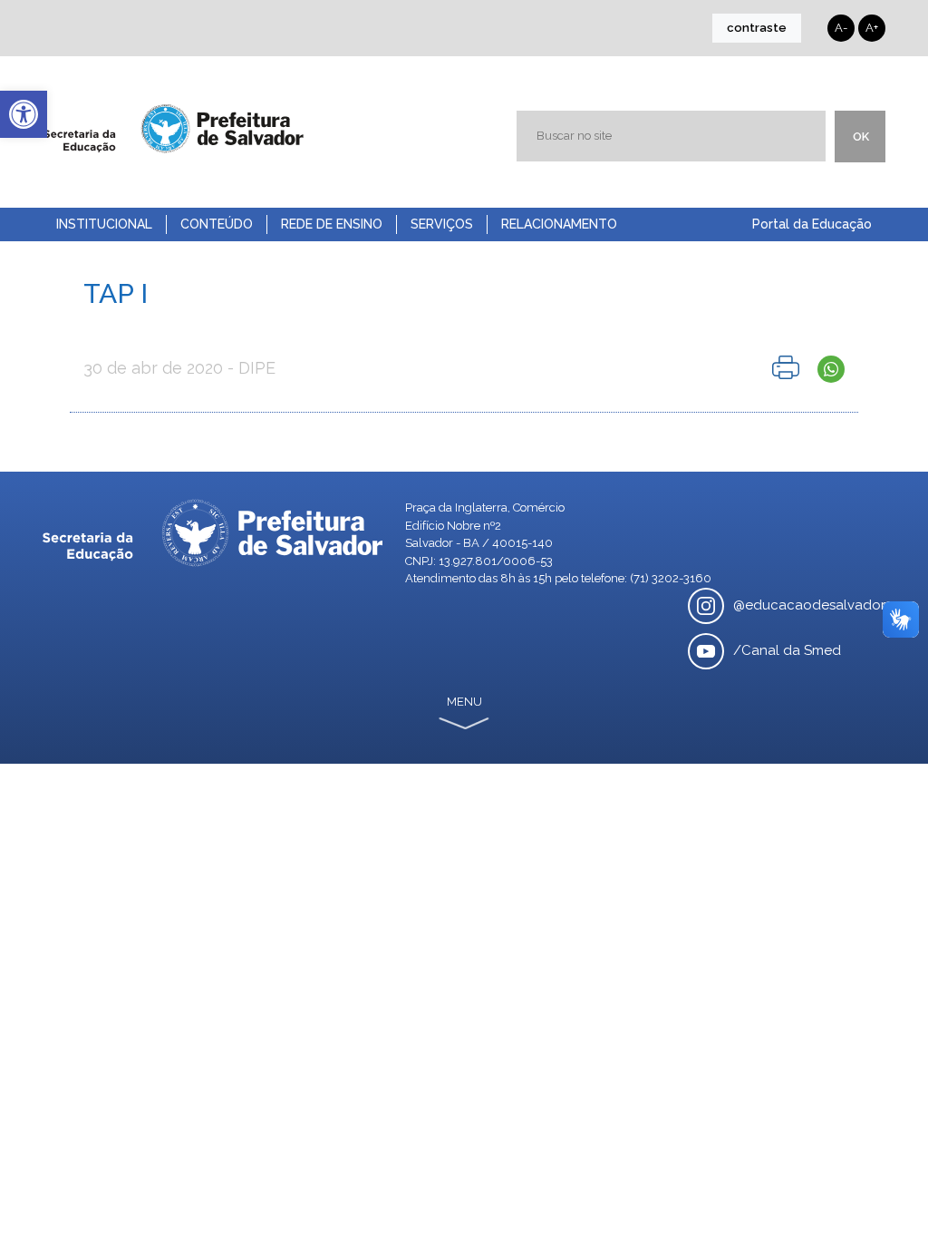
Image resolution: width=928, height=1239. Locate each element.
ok (861, 136)
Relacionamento (559, 224)
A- (841, 27)
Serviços (442, 224)
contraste (757, 27)
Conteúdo (216, 224)
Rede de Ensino (331, 224)
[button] (23, 114)
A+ (871, 27)
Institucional (104, 224)
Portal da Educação (812, 224)
